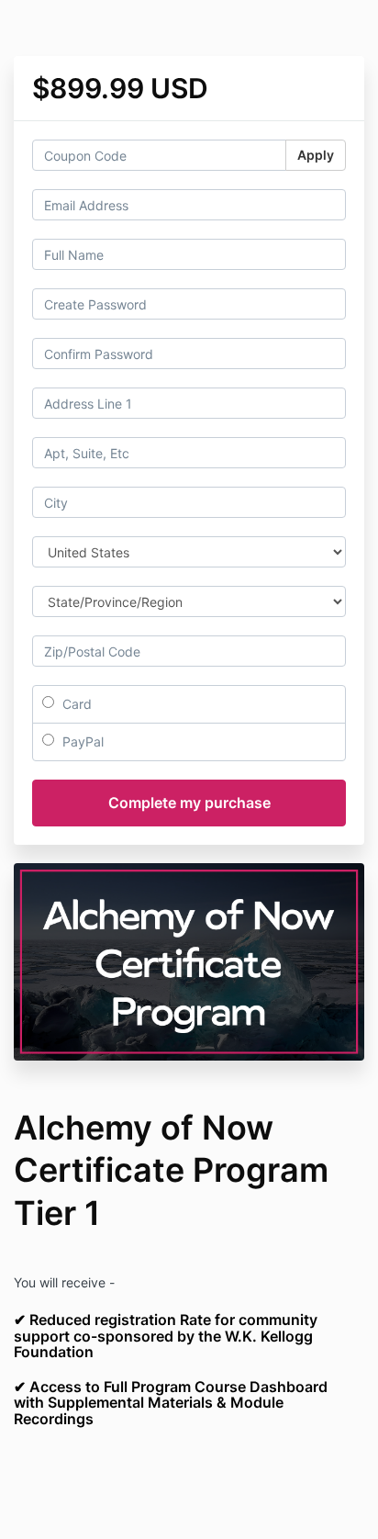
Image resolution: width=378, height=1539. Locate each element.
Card (75, 704)
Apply (315, 155)
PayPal (81, 741)
